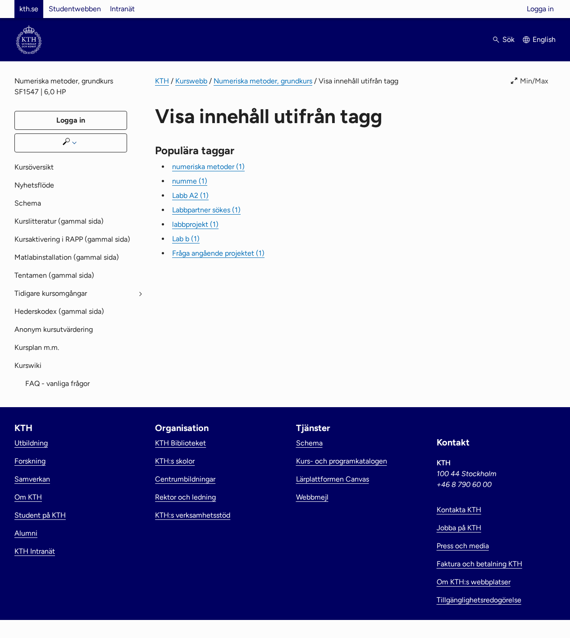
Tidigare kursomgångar (50, 293)
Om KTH (28, 497)
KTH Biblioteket (180, 443)
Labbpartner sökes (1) (206, 210)
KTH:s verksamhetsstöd (192, 515)
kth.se (28, 9)
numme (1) (189, 181)
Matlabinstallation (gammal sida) (66, 257)
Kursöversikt (34, 167)
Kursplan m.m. (36, 347)
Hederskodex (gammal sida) (59, 311)
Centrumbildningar (185, 479)
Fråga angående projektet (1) (218, 253)
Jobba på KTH (459, 527)
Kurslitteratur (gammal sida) (59, 221)
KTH (162, 81)
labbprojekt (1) (195, 224)
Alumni (25, 533)
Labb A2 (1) (190, 195)
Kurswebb (191, 81)
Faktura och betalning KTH (479, 564)
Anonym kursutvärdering (53, 329)
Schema (27, 203)
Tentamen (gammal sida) (54, 275)
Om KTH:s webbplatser (474, 582)
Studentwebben (75, 9)
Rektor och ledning (185, 497)
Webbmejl (312, 497)
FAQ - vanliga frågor (57, 383)
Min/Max (534, 81)
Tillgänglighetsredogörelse (479, 600)
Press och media (463, 546)
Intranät (122, 9)
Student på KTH (40, 515)
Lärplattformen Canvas (332, 479)
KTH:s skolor (175, 461)
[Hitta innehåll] (70, 142)
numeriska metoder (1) (208, 166)
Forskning (30, 461)
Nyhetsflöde (34, 185)
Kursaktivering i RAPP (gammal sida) (72, 239)
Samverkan (32, 479)
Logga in (540, 9)
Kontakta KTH (459, 509)
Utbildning (31, 443)
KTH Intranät (34, 551)
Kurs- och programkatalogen (341, 461)
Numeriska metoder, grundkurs (263, 81)
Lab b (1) (186, 238)
